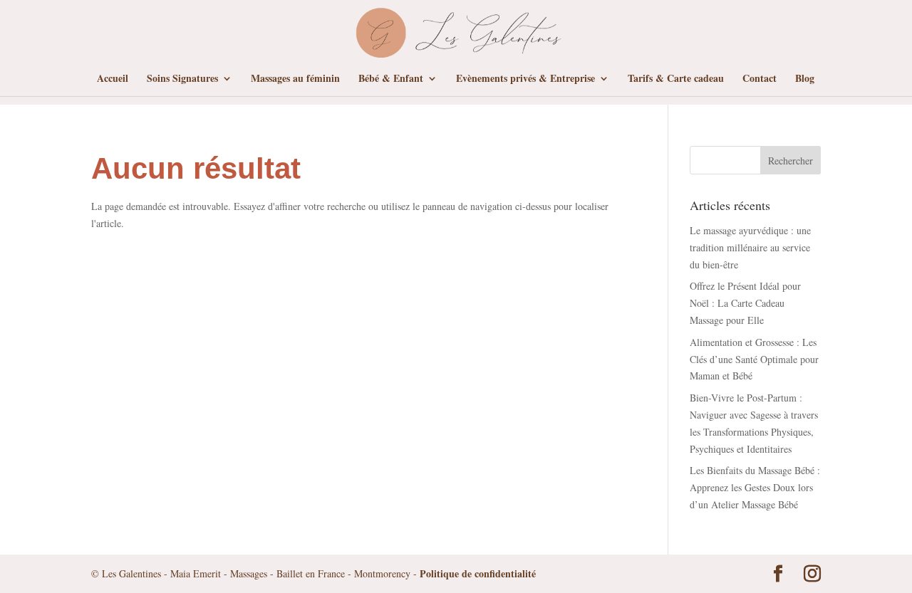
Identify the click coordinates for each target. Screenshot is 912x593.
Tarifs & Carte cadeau (676, 79)
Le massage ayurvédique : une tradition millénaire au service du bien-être (750, 247)
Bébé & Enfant (390, 79)
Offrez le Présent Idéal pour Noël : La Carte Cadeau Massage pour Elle (745, 303)
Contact (759, 79)
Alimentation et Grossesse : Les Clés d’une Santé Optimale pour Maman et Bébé (754, 359)
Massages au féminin (295, 79)
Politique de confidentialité (478, 573)
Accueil (112, 79)
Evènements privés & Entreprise (525, 79)
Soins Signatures (182, 79)
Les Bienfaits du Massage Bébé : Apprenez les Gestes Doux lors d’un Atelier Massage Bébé (755, 487)
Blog (804, 79)
